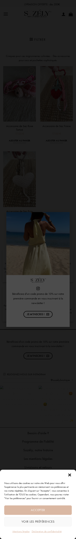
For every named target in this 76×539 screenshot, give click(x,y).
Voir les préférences (38, 521)
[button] (70, 475)
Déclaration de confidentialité (47, 531)
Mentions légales (21, 531)
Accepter (38, 510)
